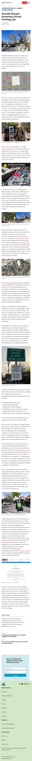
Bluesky (3, 704)
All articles (4, 691)
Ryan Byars (6, 23)
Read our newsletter (7, 695)
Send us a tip (5, 744)
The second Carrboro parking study (11, 283)
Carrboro (19, 8)
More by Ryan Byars (11, 626)
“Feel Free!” (15, 194)
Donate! (25, 2)
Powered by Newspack (7, 758)
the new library (22, 450)
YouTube (4, 716)
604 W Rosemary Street (21, 55)
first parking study (20, 238)
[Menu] (29, 3)
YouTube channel (6, 420)
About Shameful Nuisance (8, 728)
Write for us (5, 736)
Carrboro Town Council (8, 8)
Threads (4, 700)
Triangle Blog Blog (7, 10)
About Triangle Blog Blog (8, 724)
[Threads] (27, 684)
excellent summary (24, 242)
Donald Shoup (10, 149)
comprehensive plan (7, 542)
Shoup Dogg (13, 151)
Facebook (4, 712)
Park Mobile (21, 471)
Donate (3, 740)
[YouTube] (22, 684)
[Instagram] (20, 684)
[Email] (25, 684)
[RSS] (29, 684)
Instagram (4, 708)
